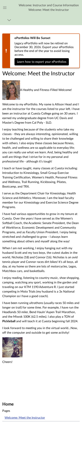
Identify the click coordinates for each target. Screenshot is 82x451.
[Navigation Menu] (10, 20)
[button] (48, 7)
